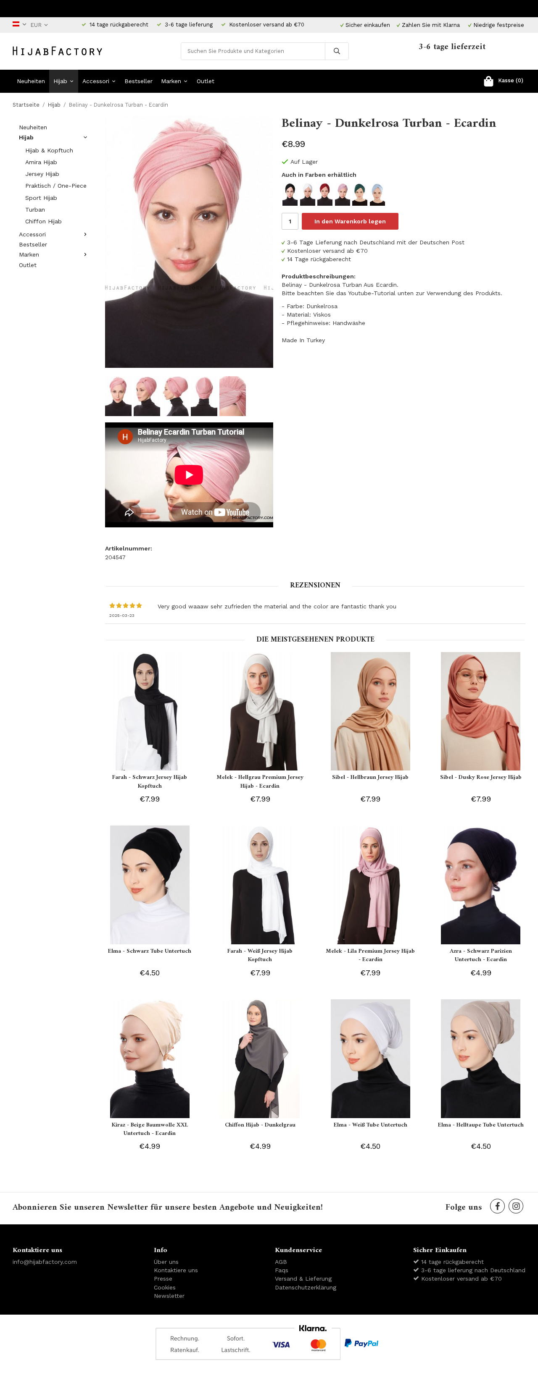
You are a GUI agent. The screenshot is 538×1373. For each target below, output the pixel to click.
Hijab (60, 81)
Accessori (95, 81)
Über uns (166, 1261)
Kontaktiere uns (176, 1270)
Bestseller (138, 81)
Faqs (281, 1270)
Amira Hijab (41, 162)
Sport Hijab (41, 197)
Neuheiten (31, 81)
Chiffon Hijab (43, 221)
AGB (281, 1261)
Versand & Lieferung (303, 1278)
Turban (35, 209)
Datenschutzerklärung (305, 1287)
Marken (171, 81)
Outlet (205, 81)
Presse (163, 1278)
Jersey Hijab (42, 173)
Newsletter (169, 1295)
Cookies (165, 1287)
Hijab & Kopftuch (49, 150)
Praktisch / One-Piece (56, 185)
